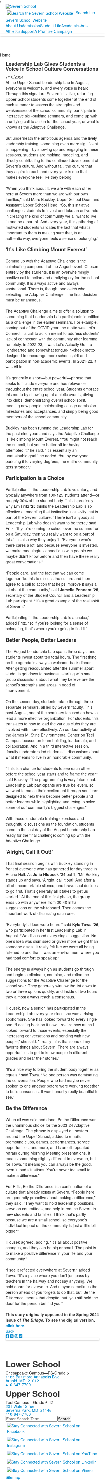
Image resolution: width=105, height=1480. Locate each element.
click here (15, 1325)
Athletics (13, 31)
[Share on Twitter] (12, 1336)
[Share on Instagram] (17, 1336)
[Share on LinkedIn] (20, 1336)
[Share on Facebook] (8, 1336)
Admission (31, 25)
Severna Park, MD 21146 (29, 1410)
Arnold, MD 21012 (22, 1380)
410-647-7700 (18, 1384)
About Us (14, 25)
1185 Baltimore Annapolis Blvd (33, 1377)
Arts (84, 25)
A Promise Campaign (53, 31)
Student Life (50, 25)
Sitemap (13, 1477)
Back (10, 1331)
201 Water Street (21, 1406)
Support (27, 31)
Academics (71, 25)
